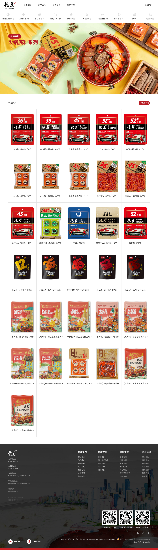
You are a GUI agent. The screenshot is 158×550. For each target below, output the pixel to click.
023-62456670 (13, 489)
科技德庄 (81, 463)
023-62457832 (13, 475)
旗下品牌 (81, 470)
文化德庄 (81, 467)
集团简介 (81, 457)
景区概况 (144, 457)
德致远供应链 (124, 473)
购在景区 (144, 467)
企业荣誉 (81, 473)
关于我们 (101, 457)
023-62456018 (25, 475)
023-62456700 (13, 461)
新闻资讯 (144, 476)
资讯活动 (122, 463)
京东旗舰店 (36, 541)
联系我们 (101, 470)
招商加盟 (122, 460)
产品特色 (122, 470)
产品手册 (101, 463)
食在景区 (144, 470)
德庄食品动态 (103, 460)
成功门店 (122, 467)
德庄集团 (27, 5)
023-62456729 (25, 482)
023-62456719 (13, 482)
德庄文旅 (71, 5)
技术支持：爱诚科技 (142, 542)
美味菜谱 (101, 467)
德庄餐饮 (56, 5)
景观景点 (144, 460)
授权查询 (148, 5)
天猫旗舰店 (18, 541)
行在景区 (144, 463)
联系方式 (144, 473)
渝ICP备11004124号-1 (108, 539)
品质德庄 (81, 460)
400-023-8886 (13, 468)
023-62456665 (13, 496)
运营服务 (122, 476)
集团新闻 (81, 476)
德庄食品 (42, 5)
